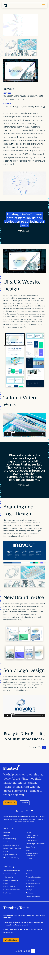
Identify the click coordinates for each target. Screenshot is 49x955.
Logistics (29, 871)
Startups (29, 890)
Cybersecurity (8, 877)
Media (28, 874)
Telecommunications (33, 896)
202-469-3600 (28, 821)
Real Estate (30, 886)
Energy (5, 883)
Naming (28, 832)
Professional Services (33, 883)
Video (28, 850)
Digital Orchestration (10, 855)
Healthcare (7, 893)
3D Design (29, 858)
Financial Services (9, 886)
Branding (6, 835)
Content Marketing (9, 839)
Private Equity (30, 880)
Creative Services (9, 842)
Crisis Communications (11, 845)
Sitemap (42, 816)
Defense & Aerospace (10, 880)
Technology (30, 893)
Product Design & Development (32, 836)
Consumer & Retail (9, 874)
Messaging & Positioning (11, 858)
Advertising (7, 832)
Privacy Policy (33, 816)
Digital (5, 851)
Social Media (30, 847)
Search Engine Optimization (35, 844)
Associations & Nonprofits (11, 871)
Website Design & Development (32, 854)
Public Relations (31, 840)
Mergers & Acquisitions (33, 877)
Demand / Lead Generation (12, 848)
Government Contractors (11, 890)
